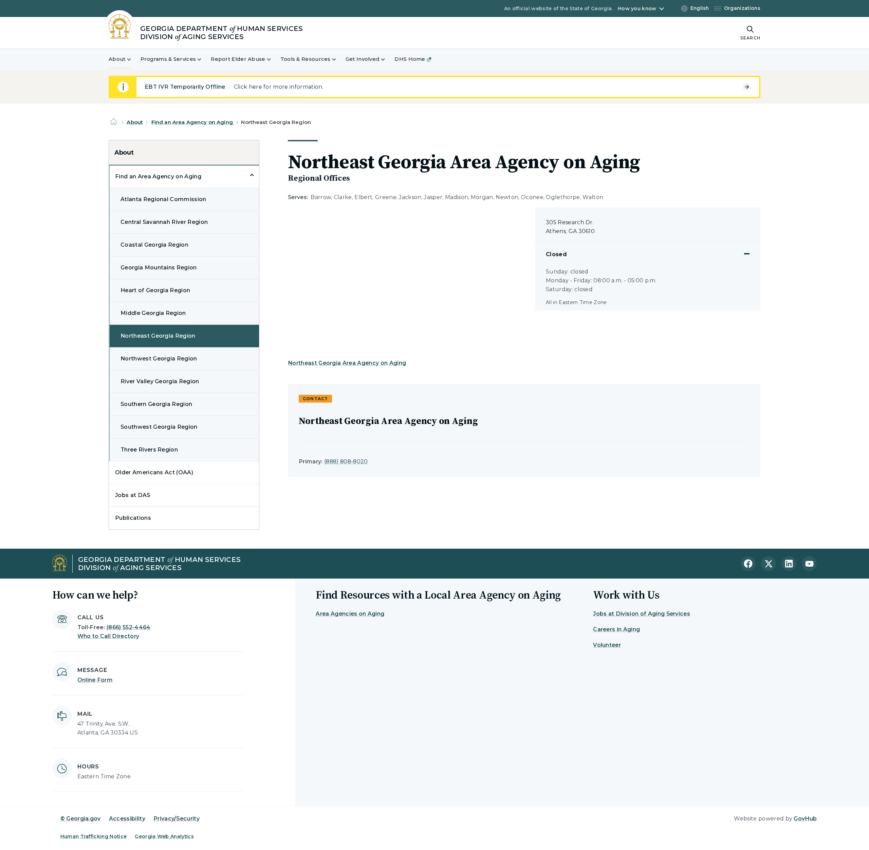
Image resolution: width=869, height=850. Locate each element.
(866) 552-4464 (128, 627)
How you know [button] (637, 8)
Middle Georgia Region (153, 313)
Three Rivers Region (149, 449)
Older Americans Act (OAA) (154, 472)
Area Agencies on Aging (350, 613)
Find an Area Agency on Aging (192, 122)
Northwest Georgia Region (159, 358)
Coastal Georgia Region (154, 245)
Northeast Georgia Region (158, 336)
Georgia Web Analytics (164, 836)
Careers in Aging (616, 629)
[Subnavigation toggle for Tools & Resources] (338, 59)
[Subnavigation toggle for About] (133, 59)
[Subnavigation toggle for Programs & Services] (203, 59)
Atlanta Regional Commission (163, 199)
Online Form (95, 680)
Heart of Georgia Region (155, 290)
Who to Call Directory (108, 636)
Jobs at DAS (132, 495)
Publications (133, 518)
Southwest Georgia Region (159, 427)
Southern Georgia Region (156, 404)
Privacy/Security (176, 818)
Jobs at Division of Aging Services (641, 613)
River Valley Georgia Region (160, 381)
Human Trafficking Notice (93, 836)
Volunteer (607, 645)
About (135, 122)
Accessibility (127, 818)
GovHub (805, 818)
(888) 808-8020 (346, 461)
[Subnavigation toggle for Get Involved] (387, 59)
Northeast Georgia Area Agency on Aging (347, 363)
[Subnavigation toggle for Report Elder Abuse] (272, 59)
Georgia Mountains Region (159, 267)
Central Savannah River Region (164, 222)
